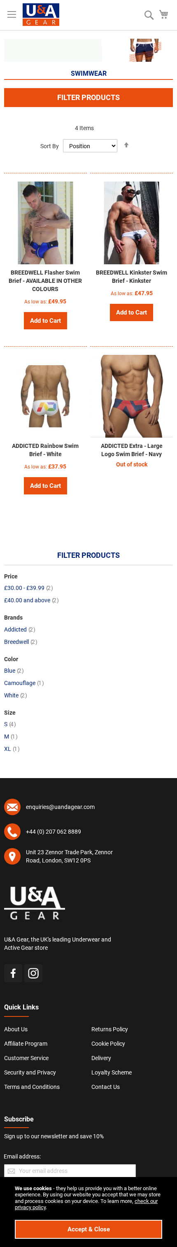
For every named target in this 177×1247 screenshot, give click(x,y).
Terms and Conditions (32, 1087)
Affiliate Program (25, 1043)
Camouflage (24, 683)
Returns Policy (109, 1029)
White (15, 695)
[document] (88, 1212)
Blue (14, 670)
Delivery (101, 1058)
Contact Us (105, 1087)
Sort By (49, 146)
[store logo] (41, 14)
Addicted (19, 629)
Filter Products (88, 97)
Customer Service (26, 1058)
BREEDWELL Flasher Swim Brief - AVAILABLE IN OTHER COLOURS (45, 280)
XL (12, 749)
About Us (16, 1029)
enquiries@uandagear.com (60, 807)
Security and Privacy (30, 1072)
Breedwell (20, 642)
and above (31, 600)
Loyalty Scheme (111, 1072)
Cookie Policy (108, 1043)
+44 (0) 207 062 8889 (53, 831)
